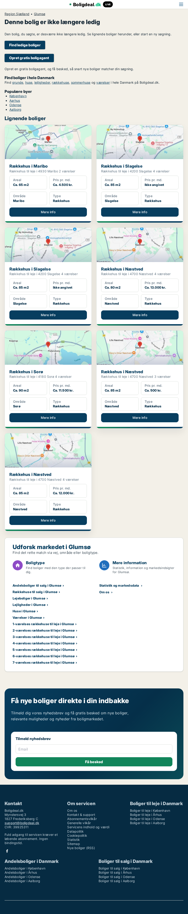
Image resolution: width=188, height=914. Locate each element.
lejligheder (42, 82)
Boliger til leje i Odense (147, 819)
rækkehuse (60, 82)
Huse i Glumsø (24, 611)
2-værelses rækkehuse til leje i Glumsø (44, 630)
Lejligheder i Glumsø (29, 605)
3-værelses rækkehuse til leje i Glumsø (44, 637)
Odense (15, 105)
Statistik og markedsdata (119, 585)
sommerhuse (81, 82)
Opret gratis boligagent (29, 58)
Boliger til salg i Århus (115, 872)
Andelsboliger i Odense (22, 877)
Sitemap (73, 844)
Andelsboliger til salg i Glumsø (37, 585)
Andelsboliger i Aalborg (22, 881)
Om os (104, 592)
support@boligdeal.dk (22, 823)
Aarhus (14, 100)
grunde (17, 82)
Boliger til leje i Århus (146, 815)
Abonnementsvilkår (82, 819)
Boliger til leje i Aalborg (147, 823)
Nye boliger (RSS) (81, 848)
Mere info (48, 212)
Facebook (7, 851)
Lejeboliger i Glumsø (29, 598)
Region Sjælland (17, 14)
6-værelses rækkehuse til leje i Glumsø (44, 656)
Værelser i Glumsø (27, 617)
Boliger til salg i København (119, 868)
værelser (103, 82)
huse (29, 82)
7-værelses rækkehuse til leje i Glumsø (44, 662)
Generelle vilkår (79, 823)
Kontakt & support (81, 815)
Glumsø (39, 14)
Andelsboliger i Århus (21, 872)
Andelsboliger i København (25, 868)
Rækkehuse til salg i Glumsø (35, 592)
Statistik (73, 840)
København (18, 96)
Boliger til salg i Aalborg (117, 881)
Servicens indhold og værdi (88, 827)
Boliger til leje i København (150, 810)
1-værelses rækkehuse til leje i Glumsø (43, 624)
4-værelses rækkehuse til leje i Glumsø (44, 643)
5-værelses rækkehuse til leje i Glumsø (44, 650)
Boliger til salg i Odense (117, 877)
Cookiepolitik (77, 835)
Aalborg (15, 109)
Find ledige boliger (25, 45)
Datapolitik (75, 831)
